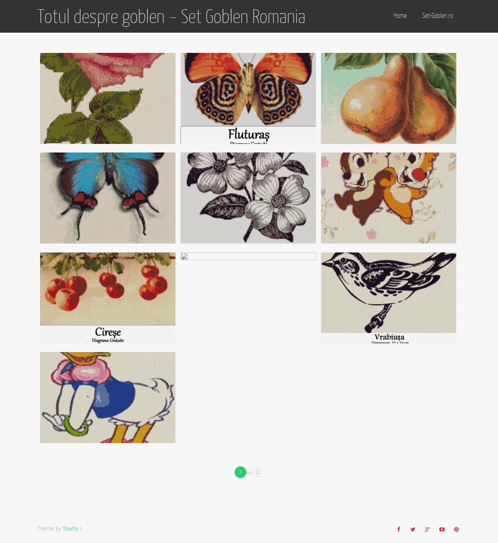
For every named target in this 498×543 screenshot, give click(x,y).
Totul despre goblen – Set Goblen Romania (171, 16)
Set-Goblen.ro (437, 15)
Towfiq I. (72, 528)
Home (400, 15)
